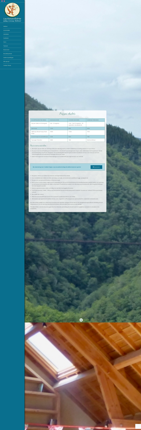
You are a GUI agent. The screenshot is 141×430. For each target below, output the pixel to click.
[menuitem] (12, 26)
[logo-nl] (12, 12)
